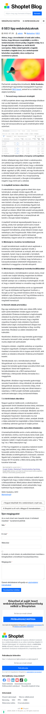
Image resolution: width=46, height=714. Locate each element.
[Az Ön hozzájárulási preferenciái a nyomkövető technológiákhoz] (4, 712)
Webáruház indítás (11, 21)
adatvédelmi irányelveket (34, 625)
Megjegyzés (7, 562)
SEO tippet (16, 89)
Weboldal (5, 543)
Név (4, 525)
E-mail (5, 534)
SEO (38, 33)
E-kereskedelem (31, 21)
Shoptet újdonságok (9, 697)
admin (20, 33)
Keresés (37, 13)
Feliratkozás (23, 668)
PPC (19, 700)
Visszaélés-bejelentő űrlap (30, 686)
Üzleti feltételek (7, 684)
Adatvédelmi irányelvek (23, 684)
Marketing (31, 33)
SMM (25, 700)
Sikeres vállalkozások (26, 697)
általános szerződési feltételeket (24, 626)
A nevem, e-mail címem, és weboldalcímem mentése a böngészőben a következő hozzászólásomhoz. (23, 555)
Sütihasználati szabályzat (11, 686)
